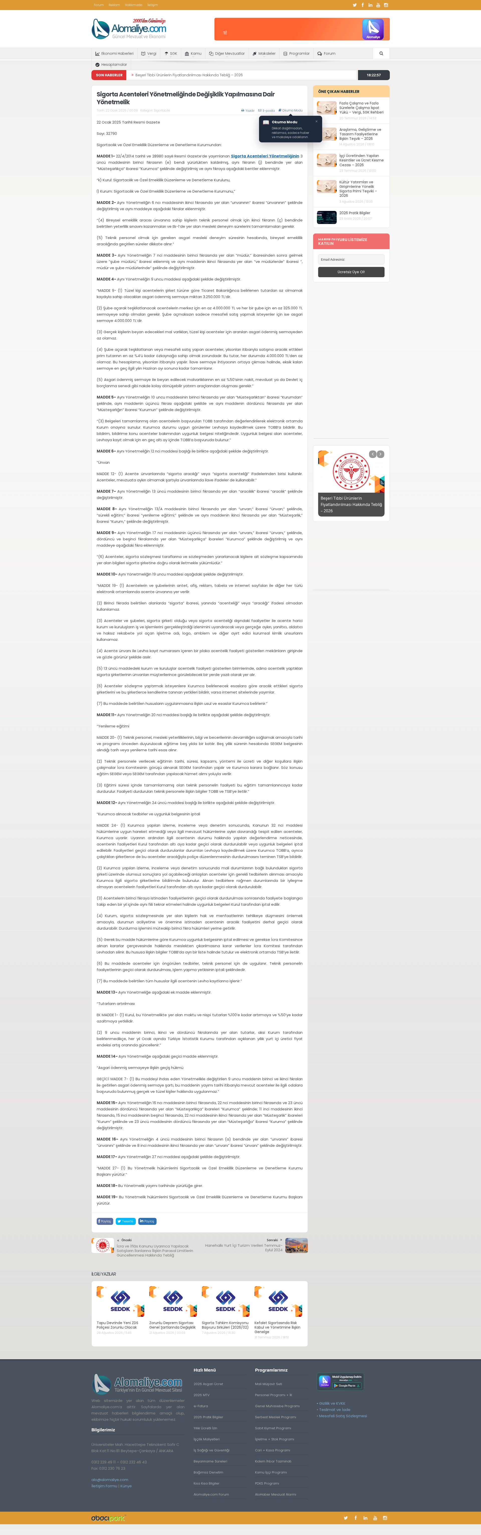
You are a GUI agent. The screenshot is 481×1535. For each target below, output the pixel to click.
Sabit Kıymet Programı (273, 1428)
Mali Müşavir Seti (268, 1384)
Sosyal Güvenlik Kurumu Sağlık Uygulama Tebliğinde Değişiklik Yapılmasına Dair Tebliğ (211, 75)
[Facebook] (363, 5)
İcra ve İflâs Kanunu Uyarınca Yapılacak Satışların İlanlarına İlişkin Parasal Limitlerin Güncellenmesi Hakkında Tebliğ (155, 1250)
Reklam (114, 5)
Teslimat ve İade (334, 1409)
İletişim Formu (104, 1486)
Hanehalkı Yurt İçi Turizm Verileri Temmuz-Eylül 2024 (244, 1248)
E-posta (269, 110)
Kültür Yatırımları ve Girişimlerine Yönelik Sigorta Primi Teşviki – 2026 (358, 189)
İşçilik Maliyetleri (207, 1439)
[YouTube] (378, 5)
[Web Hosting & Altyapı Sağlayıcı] (108, 1517)
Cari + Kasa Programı (272, 1450)
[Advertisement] (351, 363)
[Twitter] (355, 5)
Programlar (299, 53)
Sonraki (272, 1240)
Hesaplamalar (114, 64)
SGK (173, 53)
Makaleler (267, 53)
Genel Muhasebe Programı (277, 1406)
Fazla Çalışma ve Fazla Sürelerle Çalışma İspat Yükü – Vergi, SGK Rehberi (361, 108)
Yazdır (250, 110)
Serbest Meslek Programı (275, 1417)
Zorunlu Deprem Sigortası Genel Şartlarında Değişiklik (172, 1325)
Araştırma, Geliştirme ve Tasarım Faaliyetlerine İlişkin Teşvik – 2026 (360, 134)
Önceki (127, 1240)
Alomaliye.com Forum (211, 1494)
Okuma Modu (292, 110)
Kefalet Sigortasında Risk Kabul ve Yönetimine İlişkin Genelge (277, 1327)
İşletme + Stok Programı (274, 1439)
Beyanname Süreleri (210, 1461)
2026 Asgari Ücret (208, 1384)
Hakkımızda (133, 5)
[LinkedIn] (370, 5)
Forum (99, 5)
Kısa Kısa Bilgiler (206, 1483)
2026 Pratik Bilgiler (354, 212)
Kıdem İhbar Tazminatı (273, 1461)
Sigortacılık (162, 110)
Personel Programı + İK (273, 1395)
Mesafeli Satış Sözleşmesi (343, 1415)
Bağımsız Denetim (208, 1472)
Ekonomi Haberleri (117, 53)
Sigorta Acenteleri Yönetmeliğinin (265, 156)
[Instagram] (386, 5)
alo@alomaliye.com (109, 1479)
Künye (126, 1486)
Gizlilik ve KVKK (332, 1403)
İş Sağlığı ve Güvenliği (211, 1450)
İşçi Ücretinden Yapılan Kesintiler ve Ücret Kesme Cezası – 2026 (361, 160)
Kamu (196, 53)
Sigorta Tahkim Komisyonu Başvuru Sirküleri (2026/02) (225, 1325)
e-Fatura (201, 1406)
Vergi (151, 53)
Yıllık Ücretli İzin (205, 1428)
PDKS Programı (267, 1483)
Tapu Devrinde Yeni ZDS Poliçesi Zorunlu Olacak (117, 1325)
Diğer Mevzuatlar (230, 53)
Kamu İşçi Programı (271, 1472)
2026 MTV (202, 1395)
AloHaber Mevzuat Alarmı (275, 1494)
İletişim (152, 5)
